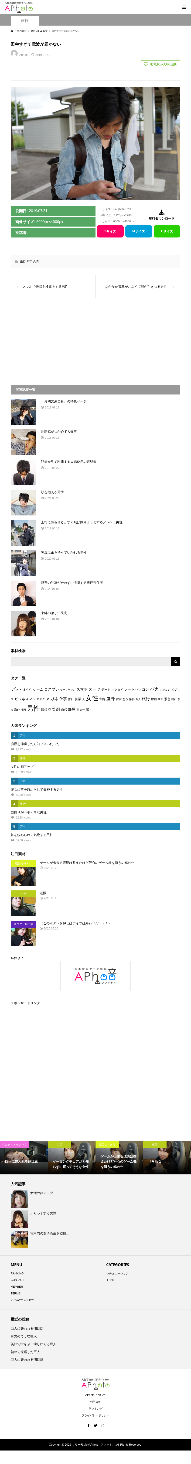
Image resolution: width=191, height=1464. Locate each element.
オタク (27, 689)
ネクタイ (117, 689)
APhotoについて (95, 1395)
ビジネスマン (25, 699)
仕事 (63, 699)
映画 (160, 699)
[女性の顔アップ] (20, 1199)
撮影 (132, 699)
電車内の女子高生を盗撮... (49, 1233)
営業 (78, 699)
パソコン (165, 689)
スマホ (82, 689)
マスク (41, 699)
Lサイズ (167, 231)
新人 (138, 699)
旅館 (154, 699)
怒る (125, 699)
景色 (167, 699)
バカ (154, 689)
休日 (71, 699)
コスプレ (51, 689)
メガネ (52, 698)
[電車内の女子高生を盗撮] (20, 1239)
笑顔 (56, 709)
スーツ (94, 689)
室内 (102, 699)
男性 (33, 708)
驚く (89, 709)
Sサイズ (110, 231)
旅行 (24, 21)
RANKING (17, 1273)
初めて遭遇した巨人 (25, 1352)
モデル (110, 1280)
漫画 (23, 709)
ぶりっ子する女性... (44, 1213)
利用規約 (95, 1402)
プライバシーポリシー (95, 1415)
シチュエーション (117, 1273)
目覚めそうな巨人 (24, 1336)
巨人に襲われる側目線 (27, 1328)
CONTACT (17, 1280)
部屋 (71, 709)
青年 (82, 709)
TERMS (15, 1293)
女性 (92, 698)
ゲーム (38, 689)
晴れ (174, 699)
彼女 (119, 699)
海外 (17, 709)
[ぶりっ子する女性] (20, 1219)
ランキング (95, 1408)
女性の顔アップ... (43, 1193)
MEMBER (17, 1286)
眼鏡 (44, 709)
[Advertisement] (57, 339)
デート (105, 689)
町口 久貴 (33, 261)
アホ (16, 689)
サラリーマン (67, 689)
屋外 (110, 698)
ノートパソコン (136, 689)
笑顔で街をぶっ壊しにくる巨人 (33, 1344)
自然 (64, 709)
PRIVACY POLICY (22, 1300)
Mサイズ (138, 231)
